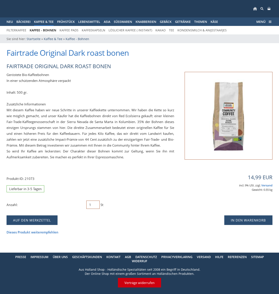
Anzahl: (12, 205)
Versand (266, 185)
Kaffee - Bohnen (77, 39)
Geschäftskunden (87, 257)
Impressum (39, 257)
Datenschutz (146, 257)
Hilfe (219, 257)
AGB (128, 257)
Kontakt (113, 257)
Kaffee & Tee (53, 39)
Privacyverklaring (176, 257)
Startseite (34, 39)
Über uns (60, 257)
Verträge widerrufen (139, 282)
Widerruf (139, 261)
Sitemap (257, 257)
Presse (20, 257)
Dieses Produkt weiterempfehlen (32, 232)
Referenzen (237, 257)
